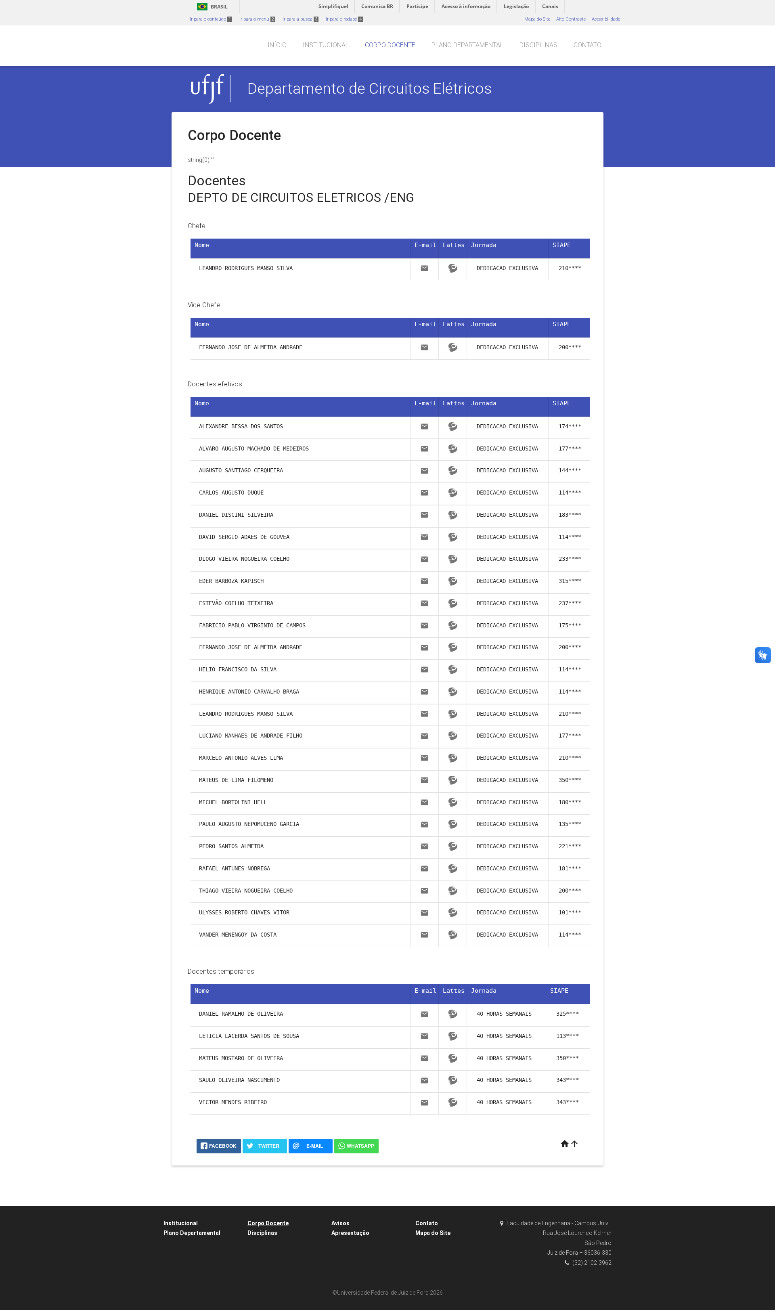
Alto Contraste (571, 19)
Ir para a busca (300, 19)
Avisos (340, 1223)
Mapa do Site (537, 19)
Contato (587, 45)
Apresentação (350, 1233)
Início (277, 45)
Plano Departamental (467, 45)
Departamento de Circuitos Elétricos (369, 88)
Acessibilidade (606, 19)
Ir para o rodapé (344, 19)
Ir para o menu (256, 19)
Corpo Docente (390, 45)
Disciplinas (538, 45)
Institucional (326, 45)
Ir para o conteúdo (210, 19)
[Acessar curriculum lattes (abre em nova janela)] (452, 269)
